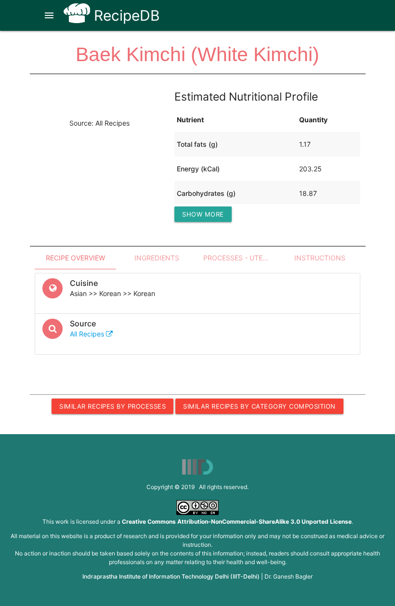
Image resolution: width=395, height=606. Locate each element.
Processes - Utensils (241, 258)
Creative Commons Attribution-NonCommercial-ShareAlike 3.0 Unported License (237, 521)
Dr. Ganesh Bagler (288, 576)
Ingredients (156, 258)
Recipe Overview (75, 258)
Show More (203, 214)
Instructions (319, 258)
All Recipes (88, 334)
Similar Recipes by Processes (112, 406)
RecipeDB (125, 15)
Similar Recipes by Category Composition (259, 406)
